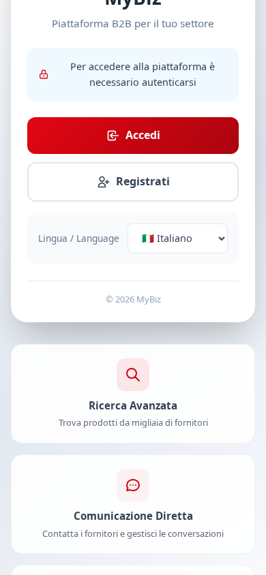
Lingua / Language (78, 238)
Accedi (142, 134)
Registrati (143, 181)
